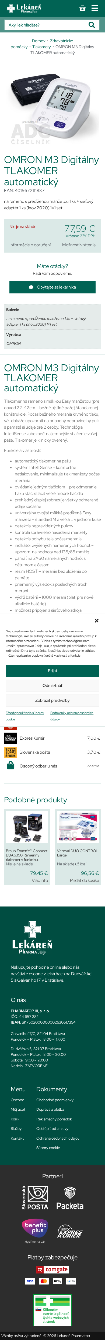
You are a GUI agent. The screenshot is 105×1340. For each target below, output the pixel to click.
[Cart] (82, 8)
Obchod (17, 1099)
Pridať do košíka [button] (84, 880)
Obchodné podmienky (55, 1099)
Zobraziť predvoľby (52, 700)
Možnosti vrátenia (79, 245)
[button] (96, 620)
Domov (39, 40)
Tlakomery (41, 46)
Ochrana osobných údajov (57, 1138)
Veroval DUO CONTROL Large (77, 853)
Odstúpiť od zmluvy (52, 1128)
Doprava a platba (50, 1109)
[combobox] (47, 25)
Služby (16, 1128)
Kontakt (17, 1138)
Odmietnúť (52, 685)
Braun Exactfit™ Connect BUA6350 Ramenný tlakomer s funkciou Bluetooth (26, 857)
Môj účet (18, 1109)
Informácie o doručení (30, 245)
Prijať (52, 670)
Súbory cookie (48, 1147)
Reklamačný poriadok (54, 1119)
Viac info (40, 880)
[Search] (94, 25)
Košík (15, 1119)
